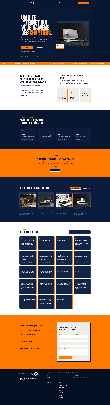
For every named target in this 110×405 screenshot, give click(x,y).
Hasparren (61, 380)
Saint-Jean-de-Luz (62, 378)
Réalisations (44, 2)
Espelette (60, 393)
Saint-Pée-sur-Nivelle (62, 383)
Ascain (60, 398)
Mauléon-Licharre (62, 387)
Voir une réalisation (39, 47)
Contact (60, 2)
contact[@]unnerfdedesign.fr (77, 373)
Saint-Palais (61, 388)
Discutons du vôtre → (86, 188)
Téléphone (76, 334)
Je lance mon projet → (83, 2)
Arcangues (61, 397)
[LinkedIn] (72, 381)
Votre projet (62, 348)
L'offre (49, 2)
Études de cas (54, 2)
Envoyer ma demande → (65, 357)
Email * (60, 339)
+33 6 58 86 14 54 (75, 375)
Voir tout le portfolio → (75, 188)
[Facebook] (74, 381)
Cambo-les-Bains (62, 392)
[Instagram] (76, 381)
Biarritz (60, 377)
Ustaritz (60, 395)
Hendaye (60, 382)
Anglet (60, 375)
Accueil (38, 2)
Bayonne (60, 373)
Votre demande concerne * (64, 343)
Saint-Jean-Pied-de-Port (63, 385)
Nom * (60, 334)
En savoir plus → (55, 170)
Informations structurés (51, 382)
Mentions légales (50, 383)
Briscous (60, 390)
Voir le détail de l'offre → (24, 95)
